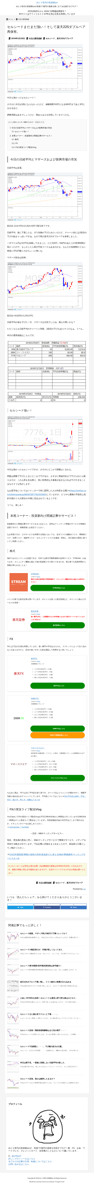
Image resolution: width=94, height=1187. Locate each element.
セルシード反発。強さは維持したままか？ (37, 1079)
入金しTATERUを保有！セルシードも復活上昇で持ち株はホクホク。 (48, 998)
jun (84, 889)
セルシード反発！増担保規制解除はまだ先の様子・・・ (43, 1030)
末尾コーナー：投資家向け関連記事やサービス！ (31, 136)
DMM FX (34, 698)
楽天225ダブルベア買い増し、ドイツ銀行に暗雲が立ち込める (45, 982)
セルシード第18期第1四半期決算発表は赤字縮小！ (41, 966)
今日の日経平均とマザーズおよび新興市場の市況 (31, 128)
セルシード (50, 38)
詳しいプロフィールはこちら (21, 1158)
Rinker (38, 576)
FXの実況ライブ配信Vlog (24, 147)
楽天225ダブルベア (65, 38)
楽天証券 (34, 611)
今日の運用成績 (23, 19)
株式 (15, 139)
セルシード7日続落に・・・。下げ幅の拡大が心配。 (42, 1046)
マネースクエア (37, 748)
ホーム (10, 19)
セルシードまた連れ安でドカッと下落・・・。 (39, 1014)
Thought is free (59, 1182)
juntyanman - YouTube (19, 827)
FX (15, 143)
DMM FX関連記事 (56, 735)
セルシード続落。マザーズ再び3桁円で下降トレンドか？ (43, 933)
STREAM (34, 574)
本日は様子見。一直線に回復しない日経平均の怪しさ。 (43, 1062)
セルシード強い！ (20, 131)
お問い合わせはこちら (18, 1164)
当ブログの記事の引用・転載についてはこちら (30, 1161)
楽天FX (34, 658)
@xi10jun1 (16, 1156)
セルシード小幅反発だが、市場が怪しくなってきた (41, 949)
